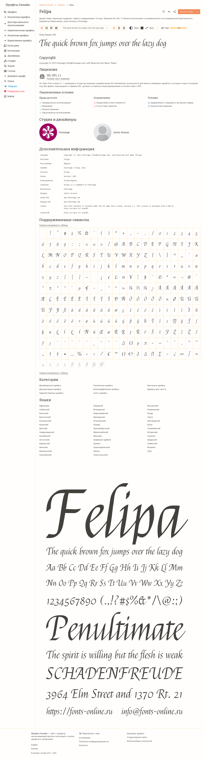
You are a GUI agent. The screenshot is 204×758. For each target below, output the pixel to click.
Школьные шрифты (156, 385)
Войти (11, 96)
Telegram (12, 86)
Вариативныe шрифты (20, 40)
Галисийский (45, 455)
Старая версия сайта (137, 737)
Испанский (152, 432)
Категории (13, 45)
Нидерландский (46, 432)
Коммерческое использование (56, 102)
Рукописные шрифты (103, 385)
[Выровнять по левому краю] (114, 28)
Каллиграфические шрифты (106, 389)
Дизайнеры (14, 55)
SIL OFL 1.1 (117, 18)
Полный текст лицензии (58, 78)
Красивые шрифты (135, 733)
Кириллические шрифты (21, 30)
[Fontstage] (48, 132)
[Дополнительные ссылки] (197, 11)
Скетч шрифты (100, 393)
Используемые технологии (139, 741)
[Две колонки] (46, 28)
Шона (149, 424)
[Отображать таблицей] (56, 28)
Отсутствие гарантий (106, 106)
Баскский (43, 413)
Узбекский (152, 443)
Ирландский (99, 417)
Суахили (151, 436)
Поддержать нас (16, 91)
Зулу (149, 451)
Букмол (96, 443)
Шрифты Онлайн (18, 5)
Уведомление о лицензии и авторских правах (172, 102)
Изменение (47, 106)
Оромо (96, 451)
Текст (136, 28)
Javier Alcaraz (69, 21)
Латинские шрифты (18, 35)
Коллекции (14, 50)
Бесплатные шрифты (19, 17)
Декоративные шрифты (50, 389)
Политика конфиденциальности (94, 741)
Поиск (11, 81)
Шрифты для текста (156, 389)
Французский (45, 451)
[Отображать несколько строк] (51, 28)
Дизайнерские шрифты (50, 385)
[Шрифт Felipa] (119, 590)
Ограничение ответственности (110, 102)
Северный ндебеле (102, 440)
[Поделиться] (174, 11)
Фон (151, 28)
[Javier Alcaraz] (102, 132)
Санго (150, 417)
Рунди (150, 413)
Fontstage (82, 21)
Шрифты (12, 12)
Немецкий (98, 406)
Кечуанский (152, 406)
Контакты (83, 745)
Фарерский (44, 443)
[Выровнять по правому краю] (123, 28)
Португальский (100, 455)
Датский (43, 428)
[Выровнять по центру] (119, 28)
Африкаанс (44, 406)
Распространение (50, 109)
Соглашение (84, 738)
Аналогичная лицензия (161, 106)
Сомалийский (153, 428)
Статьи (11, 71)
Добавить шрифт (17, 76)
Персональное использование (56, 112)
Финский (43, 447)
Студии (11, 60)
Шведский (152, 440)
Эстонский (44, 440)
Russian (34, 748)
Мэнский (97, 436)
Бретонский (45, 417)
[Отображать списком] (41, 28)
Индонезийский (100, 413)
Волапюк (151, 447)
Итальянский (99, 421)
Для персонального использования (18, 24)
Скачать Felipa (186, 12)
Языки (11, 65)
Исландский (99, 409)
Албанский (44, 409)
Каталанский (45, 421)
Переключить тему (91, 733)
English (34, 745)
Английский (44, 436)
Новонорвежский (101, 447)
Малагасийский (100, 432)
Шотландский (153, 421)
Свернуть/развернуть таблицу (53, 225)
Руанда (96, 424)
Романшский (153, 409)
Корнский (43, 424)
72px (167, 28)
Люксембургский (101, 428)
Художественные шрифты (51, 393)
